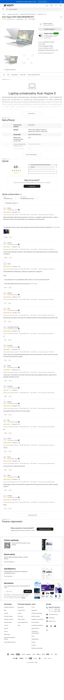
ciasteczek (18, 343)
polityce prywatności (34, 357)
